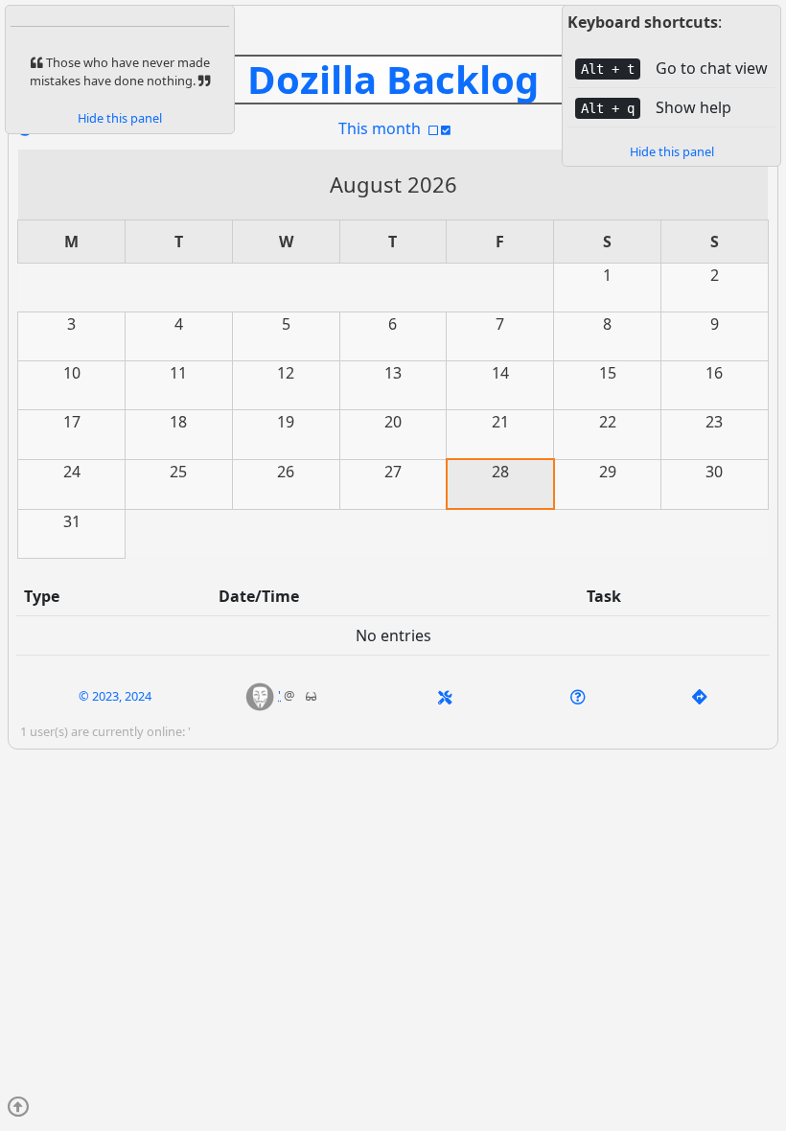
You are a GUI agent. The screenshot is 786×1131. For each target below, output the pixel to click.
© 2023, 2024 (115, 695)
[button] (259, 695)
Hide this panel (672, 151)
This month (379, 128)
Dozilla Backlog (393, 79)
